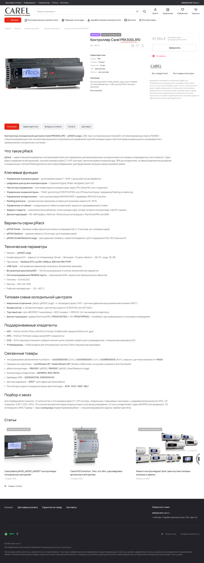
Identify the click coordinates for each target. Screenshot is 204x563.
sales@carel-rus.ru (189, 2)
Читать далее (177, 554)
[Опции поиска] (137, 11)
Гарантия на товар (52, 507)
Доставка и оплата (28, 507)
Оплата (71, 126)
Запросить (174, 47)
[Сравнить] (132, 45)
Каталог (8, 507)
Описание (11, 126)
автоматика (100, 68)
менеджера (47, 407)
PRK (99, 58)
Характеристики (30, 126)
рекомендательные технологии (57, 547)
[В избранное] (137, 45)
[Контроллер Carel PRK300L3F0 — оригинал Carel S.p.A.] (44, 73)
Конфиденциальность (190, 534)
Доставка (86, 126)
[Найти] (144, 11)
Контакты (71, 507)
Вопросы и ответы (53, 126)
